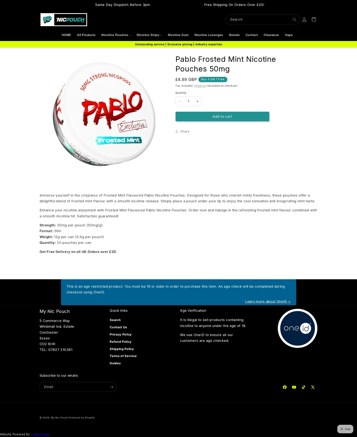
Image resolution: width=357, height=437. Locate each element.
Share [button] (184, 131)
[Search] (294, 19)
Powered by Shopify (82, 417)
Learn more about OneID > (268, 301)
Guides (115, 363)
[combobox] (262, 19)
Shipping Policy (122, 349)
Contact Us (118, 327)
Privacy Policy (121, 334)
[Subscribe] (111, 387)
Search (115, 320)
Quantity (180, 92)
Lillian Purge (41, 434)
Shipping (199, 85)
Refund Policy (120, 341)
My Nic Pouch (59, 417)
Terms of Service (123, 356)
